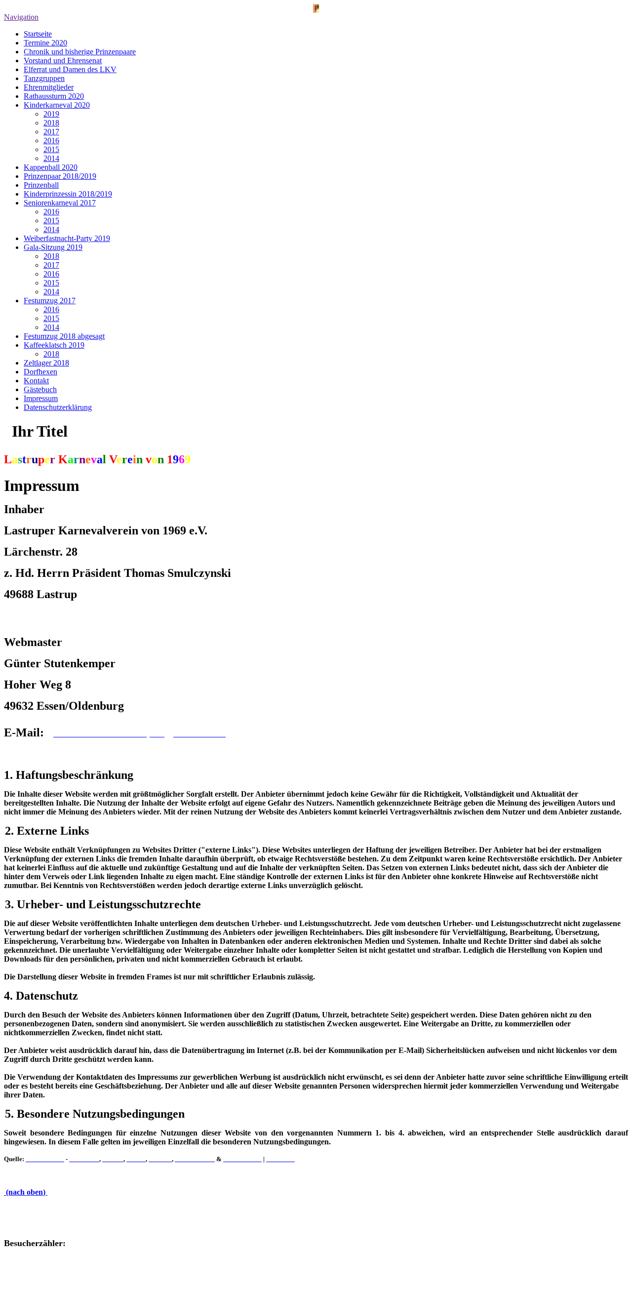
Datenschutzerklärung (58, 407)
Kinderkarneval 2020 (57, 105)
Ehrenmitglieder (49, 87)
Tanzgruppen (44, 78)
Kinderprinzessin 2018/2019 (68, 194)
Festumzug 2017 (50, 300)
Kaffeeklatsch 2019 (54, 345)
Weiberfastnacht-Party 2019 (67, 238)
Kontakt (36, 380)
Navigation (21, 17)
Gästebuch (40, 389)
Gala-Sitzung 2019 (53, 247)
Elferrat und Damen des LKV (70, 69)
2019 (51, 114)
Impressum (41, 398)
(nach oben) (25, 1192)
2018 (51, 123)
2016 (51, 140)
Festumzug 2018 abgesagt (64, 336)
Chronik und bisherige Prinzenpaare (80, 51)
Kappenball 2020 (51, 167)
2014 (51, 158)
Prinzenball (41, 185)
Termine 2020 (45, 43)
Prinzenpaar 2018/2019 (60, 176)
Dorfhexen (40, 371)
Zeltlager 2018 (46, 363)
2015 (51, 149)
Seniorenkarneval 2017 (60, 203)
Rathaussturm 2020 (54, 96)
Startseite (38, 34)
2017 (51, 131)
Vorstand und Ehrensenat (63, 60)
